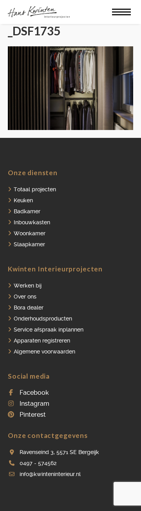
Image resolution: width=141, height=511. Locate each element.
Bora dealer (28, 307)
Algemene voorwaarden (44, 351)
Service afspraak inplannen (48, 329)
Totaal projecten (35, 189)
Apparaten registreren (42, 340)
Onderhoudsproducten (43, 318)
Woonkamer (29, 233)
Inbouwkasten (32, 222)
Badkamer (27, 211)
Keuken (23, 200)
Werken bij (28, 285)
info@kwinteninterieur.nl (50, 474)
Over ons (25, 296)
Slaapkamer (29, 244)
